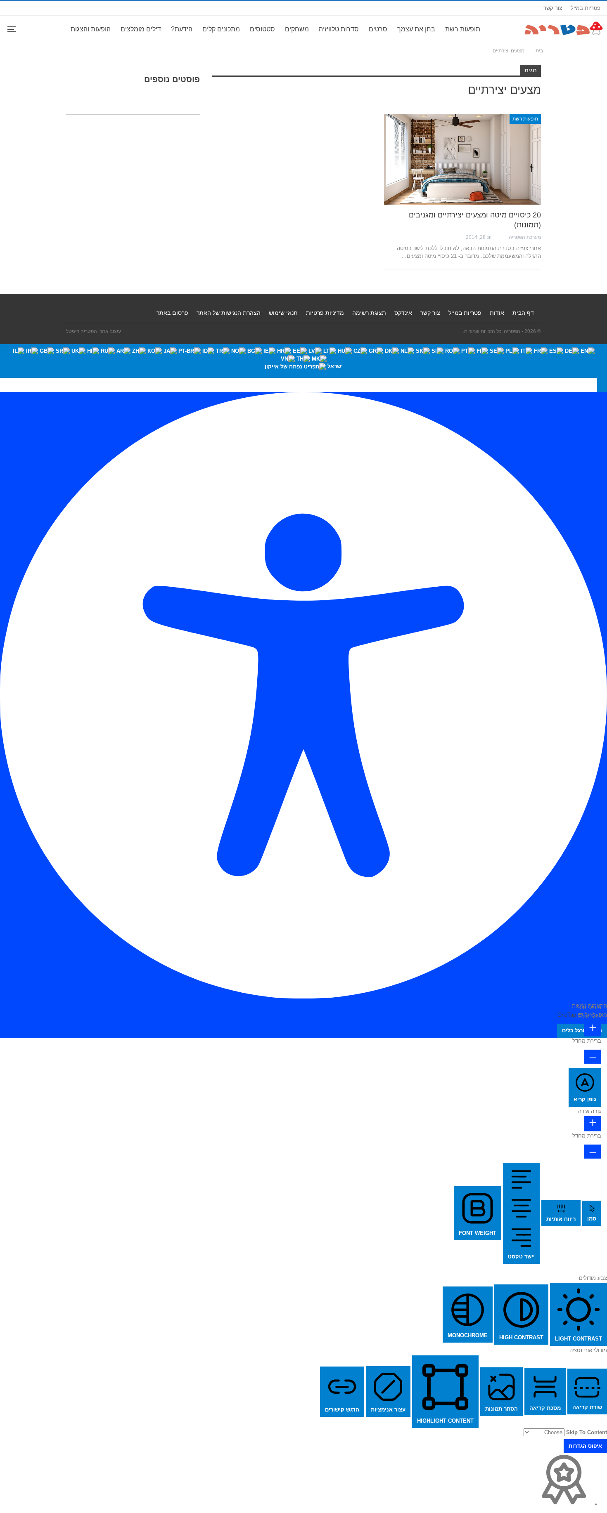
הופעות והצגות (91, 29)
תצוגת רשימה (369, 312)
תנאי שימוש (283, 312)
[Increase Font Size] (592, 1028)
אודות (497, 312)
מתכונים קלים (221, 29)
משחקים (297, 29)
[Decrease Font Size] (592, 1057)
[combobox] (303, 361)
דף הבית (523, 312)
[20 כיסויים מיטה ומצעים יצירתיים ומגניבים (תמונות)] (462, 159)
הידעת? (181, 29)
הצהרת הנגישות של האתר (229, 312)
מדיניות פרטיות (325, 312)
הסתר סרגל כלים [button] (582, 1030)
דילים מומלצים (141, 29)
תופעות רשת (462, 29)
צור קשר (552, 8)
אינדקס (403, 312)
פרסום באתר (172, 312)
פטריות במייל (585, 8)
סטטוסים (262, 29)
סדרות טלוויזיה (339, 29)
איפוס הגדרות (585, 1446)
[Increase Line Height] (592, 1123)
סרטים (378, 29)
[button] (602, 385)
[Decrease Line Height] (592, 1152)
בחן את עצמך (416, 29)
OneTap (566, 1015)
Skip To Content (586, 1432)
